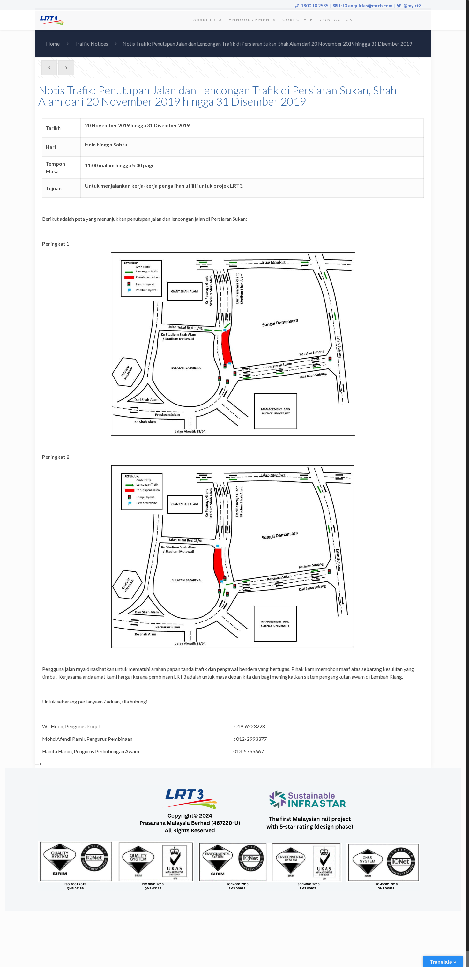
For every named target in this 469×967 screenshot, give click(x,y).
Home (53, 44)
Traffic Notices (91, 44)
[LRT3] (53, 19)
